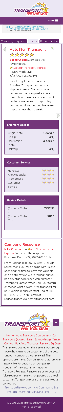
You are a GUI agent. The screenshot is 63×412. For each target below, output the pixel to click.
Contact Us (11, 343)
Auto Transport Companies (33, 335)
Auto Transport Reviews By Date (40, 343)
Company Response (13, 41)
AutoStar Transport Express (29, 67)
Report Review (49, 41)
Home (10, 335)
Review (33, 41)
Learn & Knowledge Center (43, 339)
